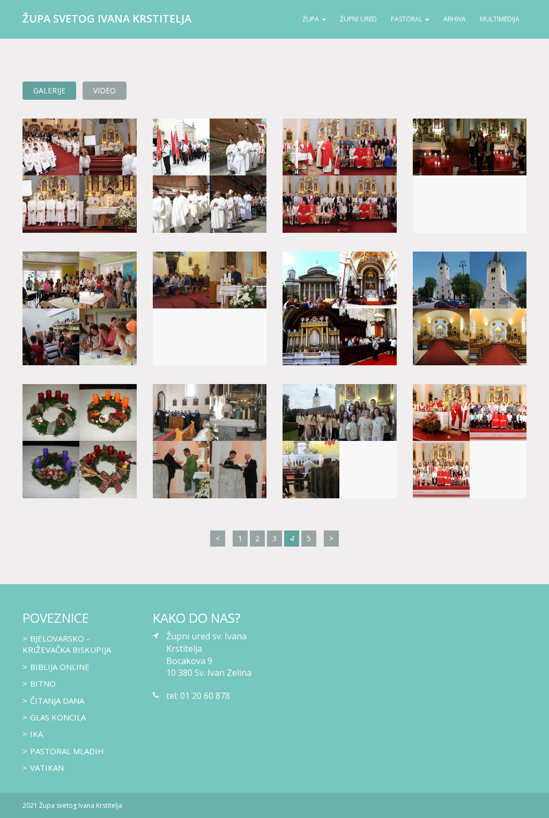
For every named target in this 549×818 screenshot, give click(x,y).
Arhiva (454, 19)
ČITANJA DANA (57, 700)
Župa (310, 19)
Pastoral (406, 19)
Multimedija (500, 19)
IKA (36, 733)
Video (104, 90)
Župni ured (358, 19)
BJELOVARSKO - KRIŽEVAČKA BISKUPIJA (67, 644)
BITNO (43, 683)
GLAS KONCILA (58, 717)
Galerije (49, 90)
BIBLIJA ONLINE (60, 666)
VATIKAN (47, 767)
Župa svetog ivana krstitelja (107, 18)
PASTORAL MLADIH (67, 751)
